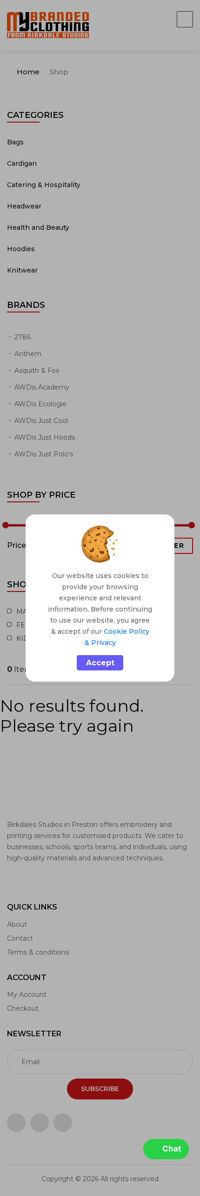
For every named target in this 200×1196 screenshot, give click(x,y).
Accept (100, 662)
